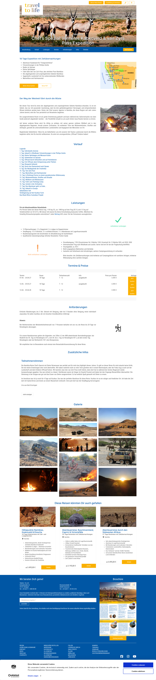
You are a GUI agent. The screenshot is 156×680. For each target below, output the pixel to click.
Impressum (47, 647)
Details (48, 567)
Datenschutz (48, 649)
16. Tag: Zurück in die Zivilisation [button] (31, 184)
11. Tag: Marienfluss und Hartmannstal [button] (33, 173)
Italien (70, 645)
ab (30, 567)
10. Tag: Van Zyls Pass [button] (27, 171)
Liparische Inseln (74, 647)
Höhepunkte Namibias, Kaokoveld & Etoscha (33, 531)
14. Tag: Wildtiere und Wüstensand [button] (31, 180)
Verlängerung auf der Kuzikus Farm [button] (32, 193)
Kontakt (22, 649)
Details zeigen (33, 676)
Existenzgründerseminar (101, 653)
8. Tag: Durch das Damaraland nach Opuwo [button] (34, 166)
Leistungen (46, 49)
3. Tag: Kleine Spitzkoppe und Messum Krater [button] (35, 155)
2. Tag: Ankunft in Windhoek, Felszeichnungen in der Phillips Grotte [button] (43, 153)
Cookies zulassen (138, 665)
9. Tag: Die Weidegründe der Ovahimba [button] (33, 169)
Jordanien (71, 657)
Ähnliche (85, 49)
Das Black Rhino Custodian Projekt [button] (31, 195)
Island (70, 651)
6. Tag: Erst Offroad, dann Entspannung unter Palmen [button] (38, 162)
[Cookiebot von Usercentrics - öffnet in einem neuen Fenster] (13, 675)
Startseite (23, 655)
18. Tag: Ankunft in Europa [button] (29, 188)
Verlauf (37, 49)
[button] (125, 2)
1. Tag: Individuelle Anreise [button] (29, 151)
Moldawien (72, 655)
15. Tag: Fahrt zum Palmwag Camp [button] (31, 182)
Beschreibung (26, 49)
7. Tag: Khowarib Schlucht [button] (28, 164)
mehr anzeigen (27, 394)
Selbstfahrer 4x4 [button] (25, 191)
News (21, 651)
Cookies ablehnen (138, 671)
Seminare (95, 649)
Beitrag (57, 214)
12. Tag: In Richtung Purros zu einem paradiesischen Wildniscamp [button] (42, 175)
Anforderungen (67, 49)
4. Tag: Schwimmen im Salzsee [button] (30, 158)
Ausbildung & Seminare (113, 2)
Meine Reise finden (96, 2)
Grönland (71, 653)
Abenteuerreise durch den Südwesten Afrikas (115, 531)
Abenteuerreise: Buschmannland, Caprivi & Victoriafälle (78, 531)
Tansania (95, 647)
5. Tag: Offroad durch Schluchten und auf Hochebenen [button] (38, 160)
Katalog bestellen (118, 638)
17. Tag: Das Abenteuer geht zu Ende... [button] (33, 186)
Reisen (22, 645)
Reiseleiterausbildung (100, 651)
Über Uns (23, 653)
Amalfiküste (72, 649)
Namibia (95, 645)
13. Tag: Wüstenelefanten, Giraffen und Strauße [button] (36, 177)
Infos (77, 49)
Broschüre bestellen (51, 645)
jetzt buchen (128, 49)
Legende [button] (23, 149)
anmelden (24, 604)
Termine (56, 49)
